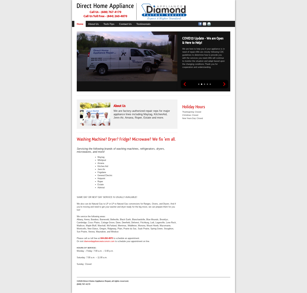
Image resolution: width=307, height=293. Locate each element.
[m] (204, 23)
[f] (200, 23)
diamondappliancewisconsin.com (99, 241)
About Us (93, 24)
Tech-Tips (108, 24)
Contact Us (125, 24)
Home (80, 24)
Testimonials (143, 24)
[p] (209, 23)
